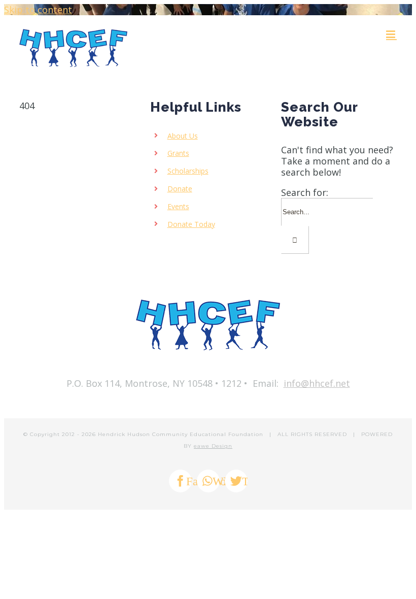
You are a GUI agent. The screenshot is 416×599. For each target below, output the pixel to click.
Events (178, 206)
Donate (179, 188)
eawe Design (213, 446)
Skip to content (38, 10)
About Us (182, 136)
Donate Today (191, 224)
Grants (178, 153)
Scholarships (188, 171)
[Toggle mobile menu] (391, 34)
